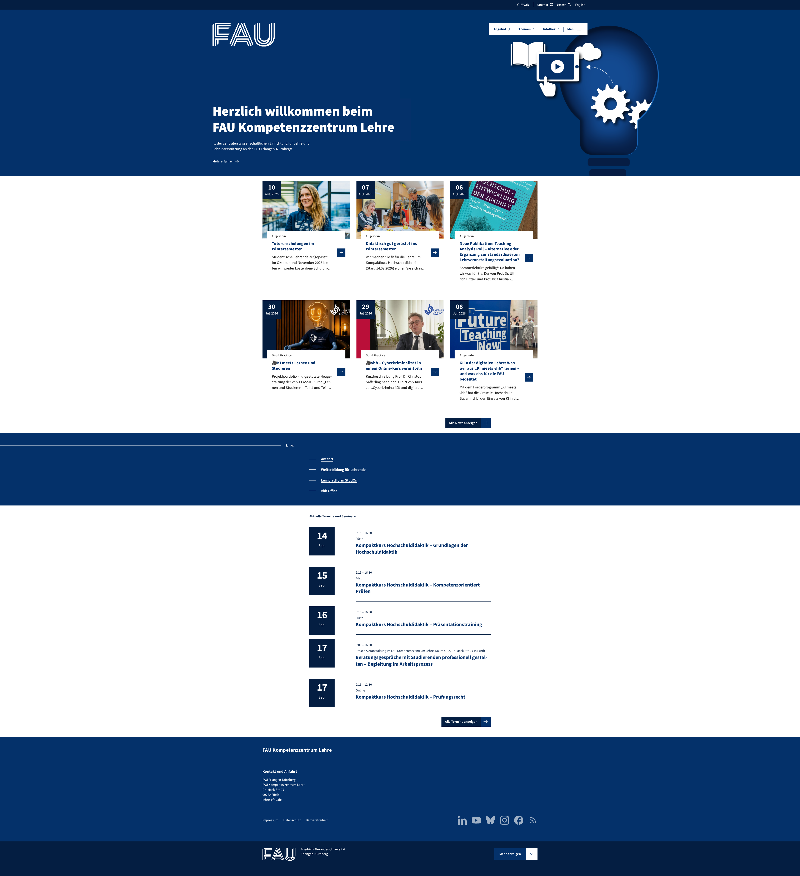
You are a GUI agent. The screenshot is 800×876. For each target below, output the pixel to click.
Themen (525, 29)
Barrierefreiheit (317, 820)
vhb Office (329, 491)
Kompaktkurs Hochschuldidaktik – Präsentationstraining (419, 624)
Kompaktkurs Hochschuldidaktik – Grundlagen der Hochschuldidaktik (412, 548)
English (580, 4)
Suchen (561, 5)
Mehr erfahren (223, 161)
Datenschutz (292, 820)
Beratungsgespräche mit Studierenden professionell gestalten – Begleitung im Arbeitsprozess (421, 661)
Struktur (542, 5)
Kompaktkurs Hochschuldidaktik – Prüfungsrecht (410, 697)
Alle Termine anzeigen (461, 721)
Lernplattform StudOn (339, 480)
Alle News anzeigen (463, 423)
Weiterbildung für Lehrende (343, 469)
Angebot (500, 29)
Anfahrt (327, 459)
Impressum (270, 820)
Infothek (549, 29)
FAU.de (524, 5)
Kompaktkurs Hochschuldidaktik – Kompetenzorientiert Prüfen (418, 588)
